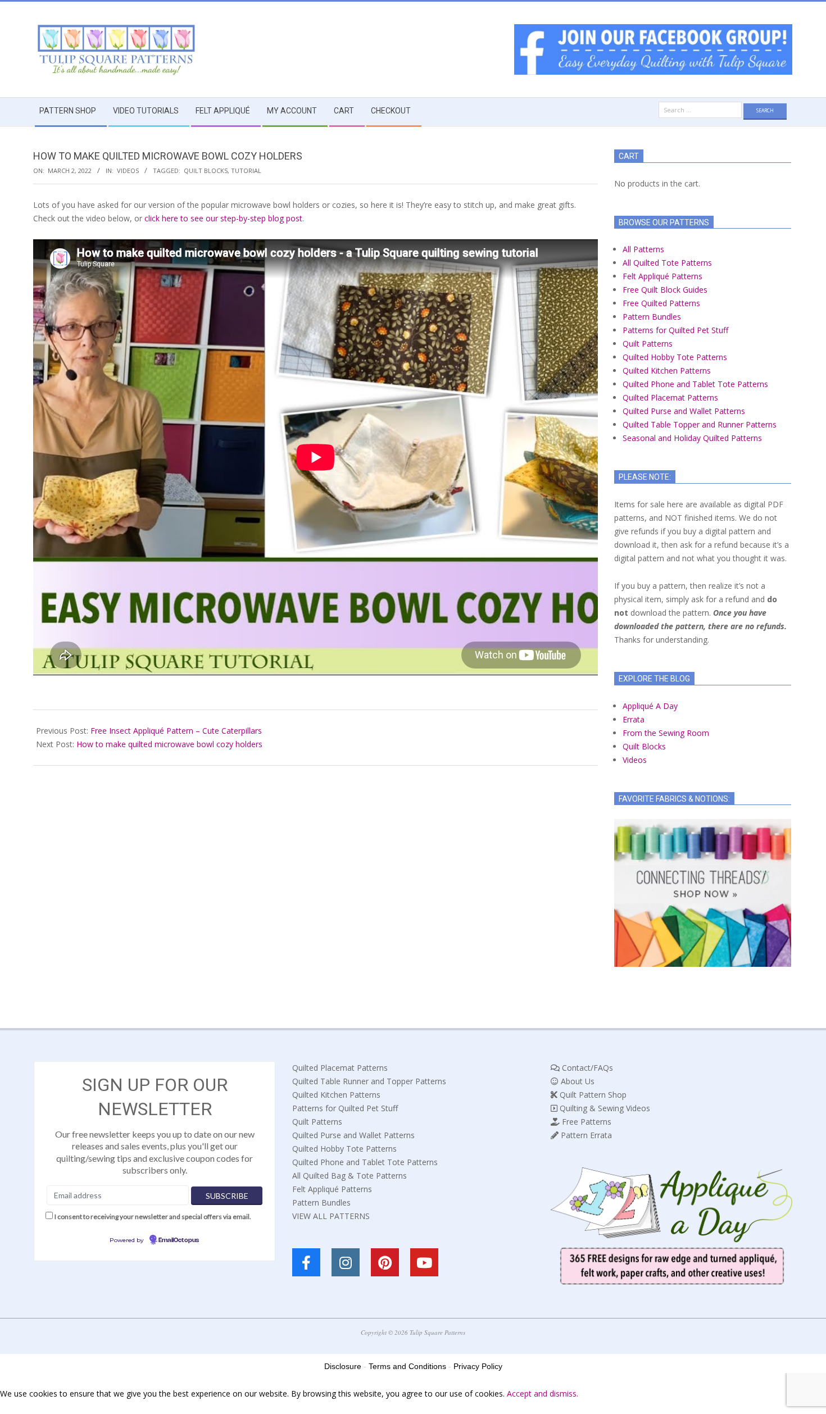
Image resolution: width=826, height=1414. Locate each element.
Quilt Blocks (644, 746)
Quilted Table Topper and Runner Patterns (700, 424)
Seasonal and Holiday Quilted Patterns (692, 438)
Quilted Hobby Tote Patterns (675, 357)
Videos (128, 170)
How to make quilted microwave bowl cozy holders (169, 744)
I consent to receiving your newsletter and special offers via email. (153, 1216)
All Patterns (643, 249)
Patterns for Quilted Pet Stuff (675, 330)
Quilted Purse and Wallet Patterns (684, 411)
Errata (634, 719)
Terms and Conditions (407, 1366)
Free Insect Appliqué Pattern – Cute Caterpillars (176, 730)
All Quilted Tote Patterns (667, 262)
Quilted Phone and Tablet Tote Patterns (695, 384)
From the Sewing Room (666, 733)
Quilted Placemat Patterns (670, 397)
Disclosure (342, 1366)
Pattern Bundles (652, 316)
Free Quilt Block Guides (665, 289)
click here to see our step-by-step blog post (223, 218)
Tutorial (246, 170)
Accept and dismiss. (542, 1393)
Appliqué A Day (650, 706)
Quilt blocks (206, 170)
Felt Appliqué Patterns (662, 276)
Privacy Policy (477, 1366)
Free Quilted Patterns (661, 303)
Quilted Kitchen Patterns (667, 370)
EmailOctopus (178, 1240)
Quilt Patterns (648, 343)
